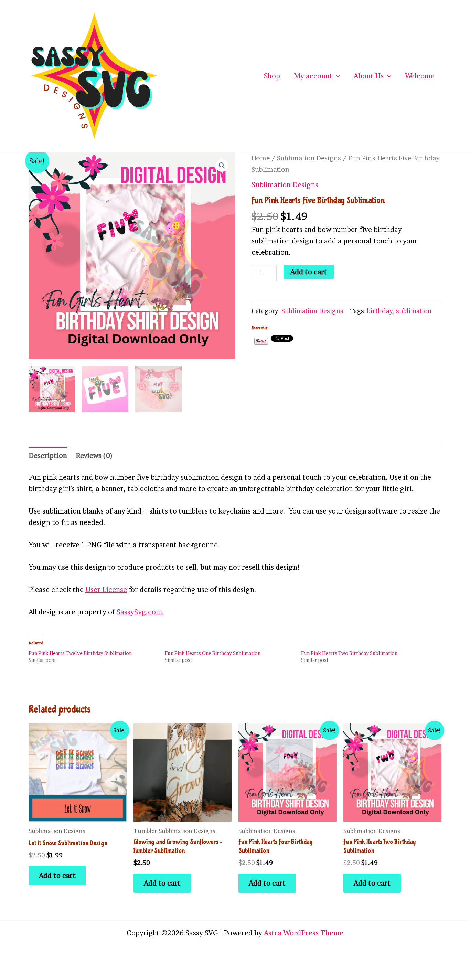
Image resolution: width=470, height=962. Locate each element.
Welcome (420, 76)
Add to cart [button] (57, 875)
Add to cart (308, 272)
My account (313, 76)
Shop (272, 76)
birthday (380, 311)
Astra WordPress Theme (303, 933)
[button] (336, 76)
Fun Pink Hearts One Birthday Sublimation (212, 653)
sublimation (414, 311)
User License (106, 589)
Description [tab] (48, 456)
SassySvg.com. (140, 612)
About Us (369, 76)
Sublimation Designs (309, 158)
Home (261, 158)
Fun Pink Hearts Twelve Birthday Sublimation (80, 653)
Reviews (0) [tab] (94, 456)
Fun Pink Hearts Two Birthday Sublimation (349, 653)
